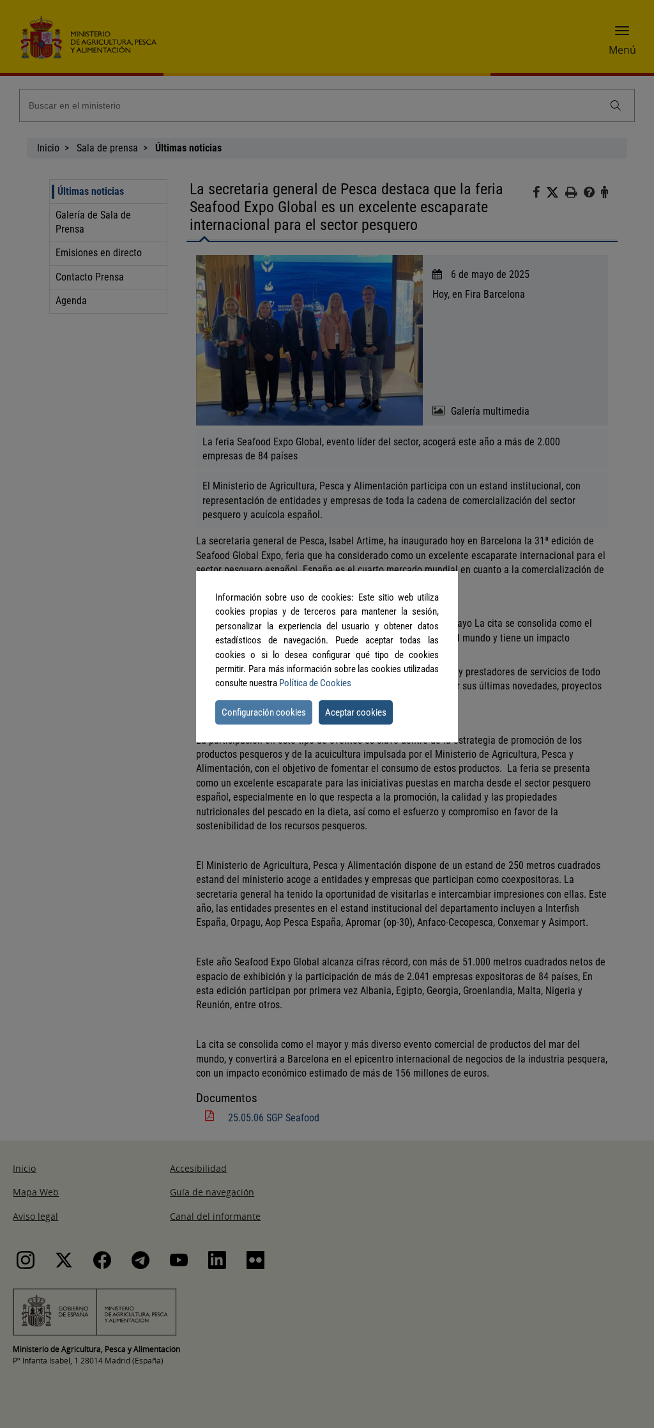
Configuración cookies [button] (264, 712)
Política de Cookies (315, 683)
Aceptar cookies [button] (355, 712)
